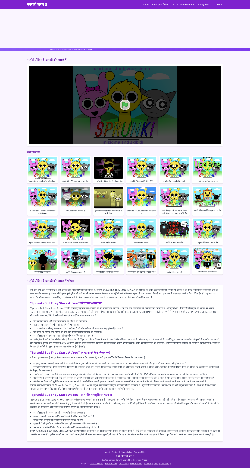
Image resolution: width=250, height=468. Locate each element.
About (107, 452)
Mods (156, 463)
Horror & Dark (111, 463)
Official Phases (96, 463)
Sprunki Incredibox (124, 460)
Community (166, 463)
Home (146, 4)
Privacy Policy (126, 452)
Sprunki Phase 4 (142, 460)
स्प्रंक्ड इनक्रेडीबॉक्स (160, 4)
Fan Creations (136, 463)
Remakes (148, 463)
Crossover (123, 463)
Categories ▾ (204, 4)
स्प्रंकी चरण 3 (37, 4)
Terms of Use (140, 452)
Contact (115, 452)
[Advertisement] (125, 28)
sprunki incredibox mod (183, 4)
